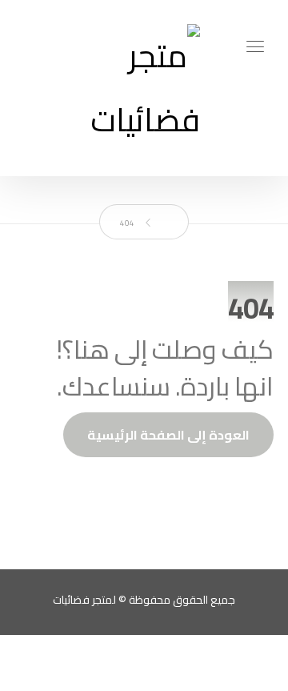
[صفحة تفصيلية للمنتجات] (144, 88)
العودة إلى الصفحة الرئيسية (168, 435)
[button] (255, 46)
